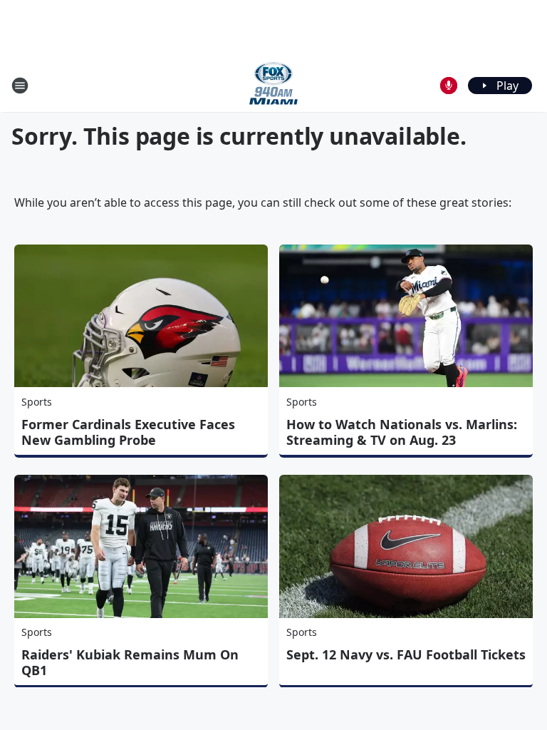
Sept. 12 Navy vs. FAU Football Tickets (406, 654)
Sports (36, 401)
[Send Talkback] (448, 85)
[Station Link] (273, 85)
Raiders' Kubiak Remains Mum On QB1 (130, 662)
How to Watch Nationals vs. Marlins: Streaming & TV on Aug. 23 (401, 432)
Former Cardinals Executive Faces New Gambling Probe (128, 432)
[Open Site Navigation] (19, 85)
